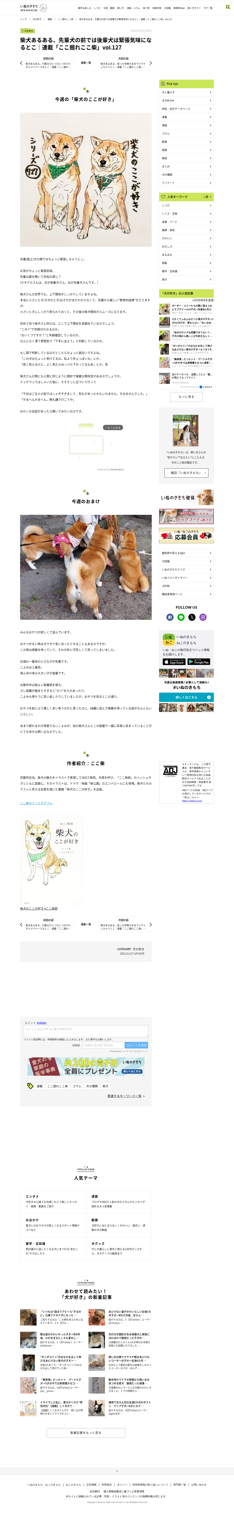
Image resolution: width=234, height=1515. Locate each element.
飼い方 (120, 8)
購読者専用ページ (172, 594)
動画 (164, 141)
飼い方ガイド (194, 8)
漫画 (164, 125)
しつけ (97, 8)
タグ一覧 (208, 8)
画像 (164, 150)
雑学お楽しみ (84, 8)
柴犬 (105, 1086)
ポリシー (122, 1484)
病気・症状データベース (176, 108)
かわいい (167, 238)
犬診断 (166, 586)
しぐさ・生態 (169, 213)
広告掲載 (91, 1484)
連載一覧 (86, 62)
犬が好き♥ (168, 100)
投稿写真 (156, 8)
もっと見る (186, 396)
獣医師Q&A (179, 8)
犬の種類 (92, 1086)
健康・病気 (168, 230)
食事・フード (169, 221)
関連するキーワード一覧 (124, 1096)
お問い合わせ (199, 1484)
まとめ (166, 166)
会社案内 (95, 1491)
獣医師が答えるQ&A (173, 553)
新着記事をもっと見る (85, 1432)
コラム (77, 1086)
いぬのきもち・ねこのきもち (44, 1484)
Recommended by (189, 386)
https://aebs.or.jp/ (192, 800)
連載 (50, 19)
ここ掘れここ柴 (65, 19)
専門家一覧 (179, 1484)
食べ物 (146, 8)
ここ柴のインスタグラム (36, 803)
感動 (164, 263)
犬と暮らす (168, 92)
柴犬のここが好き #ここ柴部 (39, 908)
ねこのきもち (73, 1484)
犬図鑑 (167, 8)
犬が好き (37, 19)
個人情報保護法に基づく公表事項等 (123, 1491)
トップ (23, 19)
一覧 (205, 196)
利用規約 (107, 1484)
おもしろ (167, 246)
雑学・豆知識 (169, 271)
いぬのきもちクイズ (173, 569)
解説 (164, 158)
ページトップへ (117, 1471)
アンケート (168, 183)
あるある (167, 254)
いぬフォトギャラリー (175, 577)
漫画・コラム (133, 8)
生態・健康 (108, 8)
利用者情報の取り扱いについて (150, 1484)
